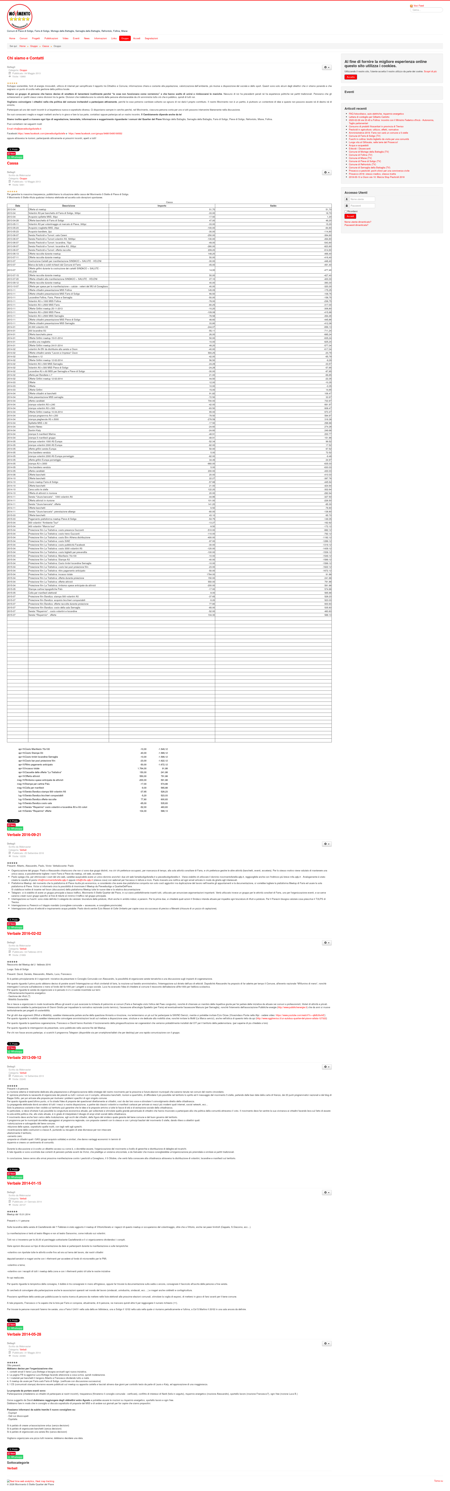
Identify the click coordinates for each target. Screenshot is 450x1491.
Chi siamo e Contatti (25, 58)
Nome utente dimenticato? (358, 221)
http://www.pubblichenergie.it (292, 1007)
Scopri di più (430, 71)
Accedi (136, 38)
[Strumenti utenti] (327, 67)
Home (12, 38)
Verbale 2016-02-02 (24, 933)
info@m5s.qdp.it (84, 880)
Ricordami (352, 211)
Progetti (36, 38)
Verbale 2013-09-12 (24, 1057)
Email (10, 128)
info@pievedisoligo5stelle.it (27, 128)
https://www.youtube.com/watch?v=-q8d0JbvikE (300, 1015)
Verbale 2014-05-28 (24, 1334)
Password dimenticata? (356, 225)
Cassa (12, 163)
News (87, 38)
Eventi (76, 38)
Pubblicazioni (51, 38)
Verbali (23, 849)
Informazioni (100, 38)
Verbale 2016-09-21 (24, 834)
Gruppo (125, 38)
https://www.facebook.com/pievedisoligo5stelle (41, 133)
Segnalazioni (151, 38)
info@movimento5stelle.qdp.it (53, 880)
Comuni (23, 38)
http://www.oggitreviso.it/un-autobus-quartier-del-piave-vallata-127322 (291, 1018)
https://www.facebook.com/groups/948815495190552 (95, 133)
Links (114, 38)
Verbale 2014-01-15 (24, 1183)
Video (65, 38)
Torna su (438, 1480)
